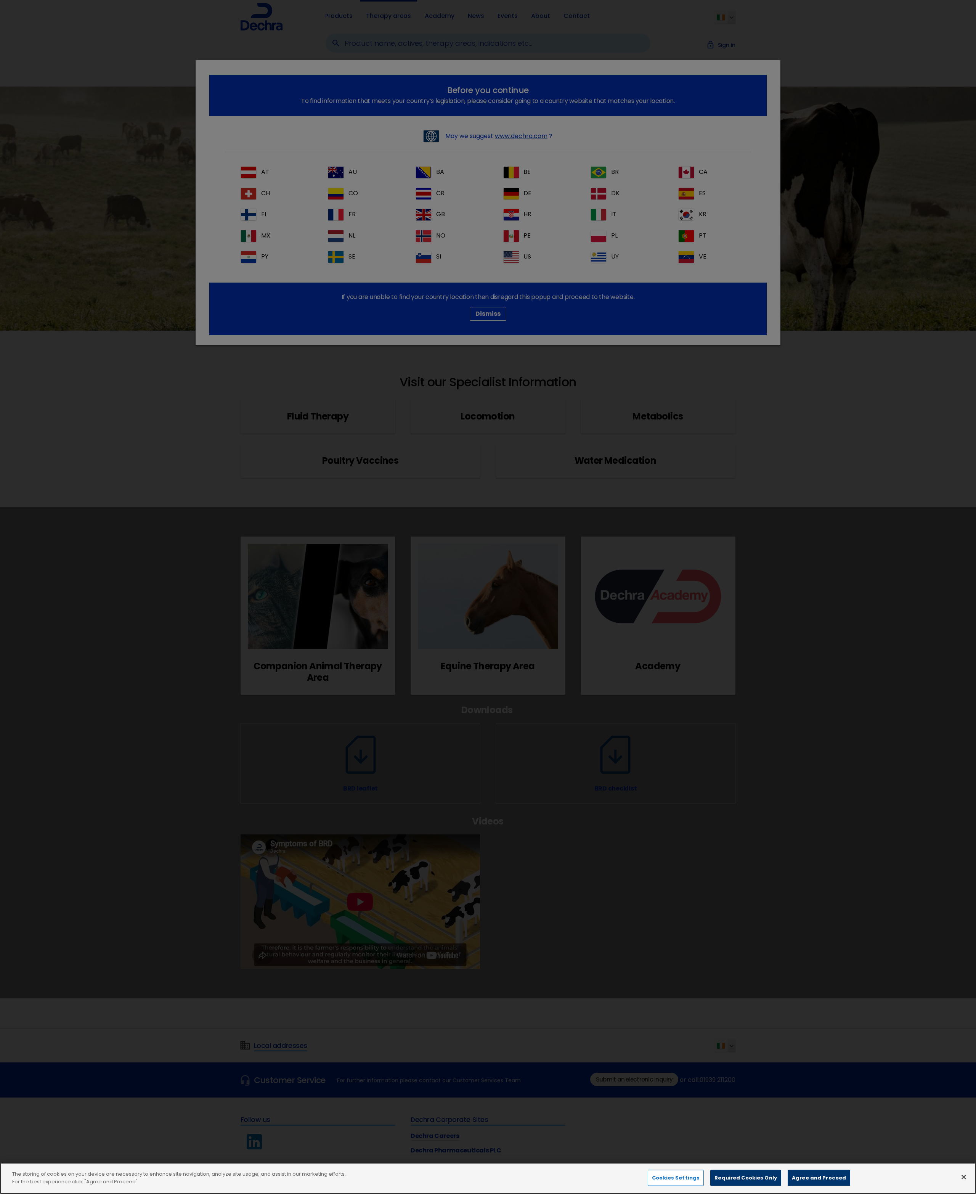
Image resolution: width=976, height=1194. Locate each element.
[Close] (963, 1176)
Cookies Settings (676, 1177)
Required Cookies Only (745, 1177)
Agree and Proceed (819, 1177)
